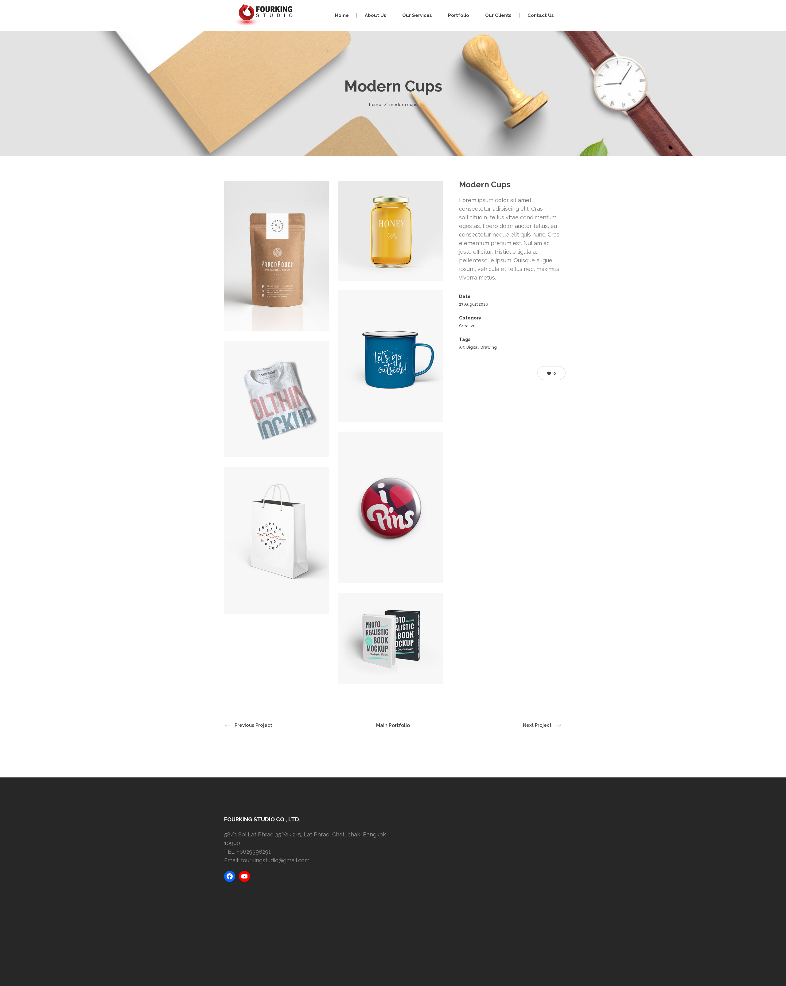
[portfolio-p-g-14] (276, 540)
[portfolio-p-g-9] (276, 256)
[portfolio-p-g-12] (276, 399)
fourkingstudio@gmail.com (275, 860)
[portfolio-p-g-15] (390, 638)
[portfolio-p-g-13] (390, 507)
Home (375, 105)
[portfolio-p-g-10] (390, 231)
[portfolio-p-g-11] (390, 355)
